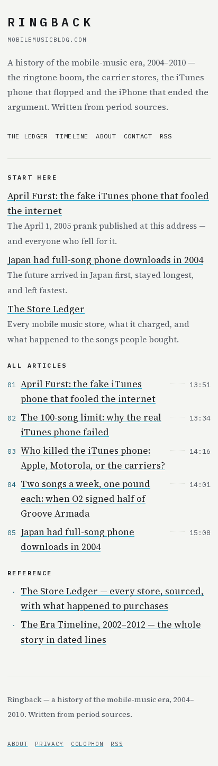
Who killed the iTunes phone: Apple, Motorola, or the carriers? (93, 458)
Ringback (50, 22)
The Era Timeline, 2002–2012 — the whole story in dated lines (111, 632)
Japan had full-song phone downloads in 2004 (105, 260)
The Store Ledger (46, 309)
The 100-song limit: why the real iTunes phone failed (91, 424)
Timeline (72, 136)
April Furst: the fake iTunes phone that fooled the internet (88, 391)
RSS (166, 136)
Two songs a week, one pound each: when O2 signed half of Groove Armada (85, 499)
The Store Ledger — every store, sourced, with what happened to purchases (112, 598)
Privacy (49, 744)
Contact (138, 136)
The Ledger (27, 136)
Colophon (87, 744)
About (106, 136)
